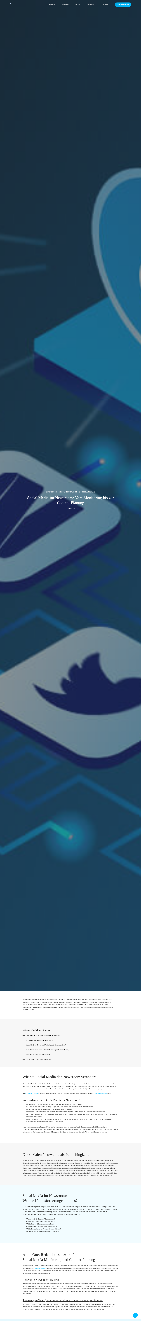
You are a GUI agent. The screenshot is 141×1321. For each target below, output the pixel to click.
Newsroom (52, 492)
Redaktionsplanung (69, 492)
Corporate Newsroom (100, 1093)
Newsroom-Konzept (31, 1093)
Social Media (88, 492)
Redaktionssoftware (41, 1268)
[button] (41, 1035)
